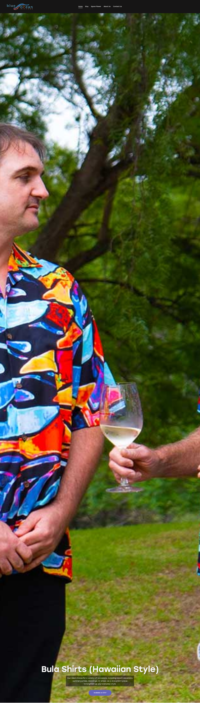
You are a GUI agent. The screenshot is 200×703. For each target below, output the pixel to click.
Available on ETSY (100, 693)
